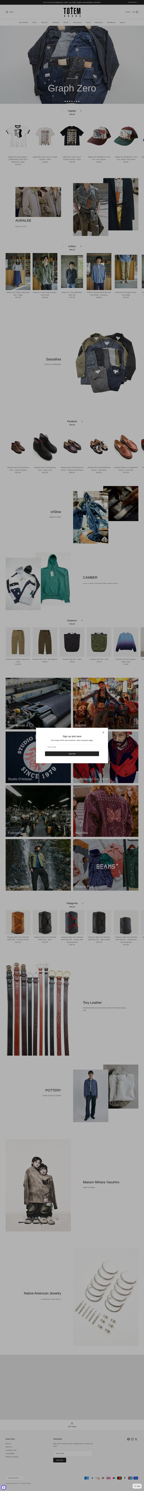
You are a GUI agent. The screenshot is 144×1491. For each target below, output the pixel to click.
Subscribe (72, 754)
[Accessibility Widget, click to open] (3, 1487)
